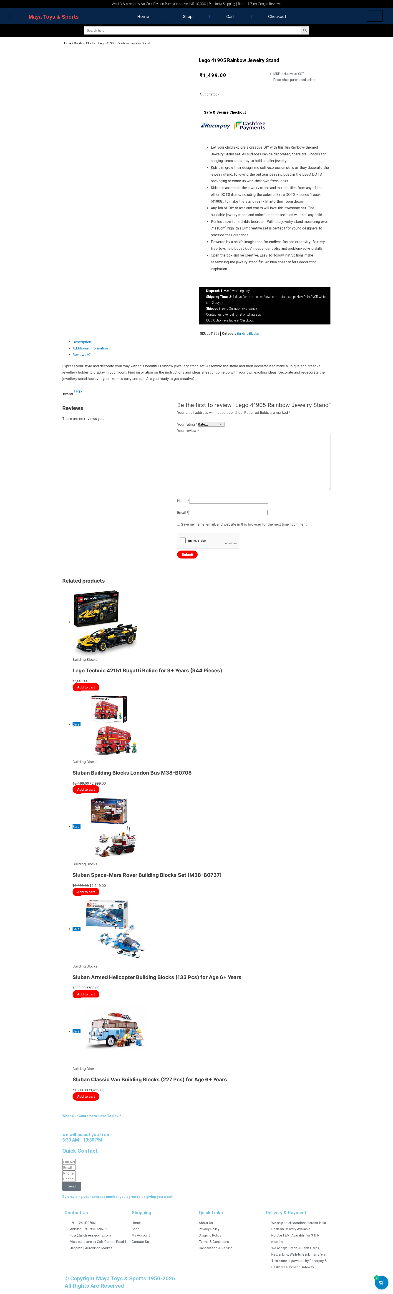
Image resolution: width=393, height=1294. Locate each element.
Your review (188, 431)
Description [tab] (82, 342)
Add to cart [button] (86, 687)
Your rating (187, 424)
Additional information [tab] (90, 348)
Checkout (277, 16)
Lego (78, 391)
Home (143, 16)
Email (183, 512)
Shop (188, 16)
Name (183, 501)
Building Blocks (85, 43)
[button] (10, 17)
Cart (230, 16)
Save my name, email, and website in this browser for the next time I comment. (244, 524)
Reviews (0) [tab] (82, 354)
